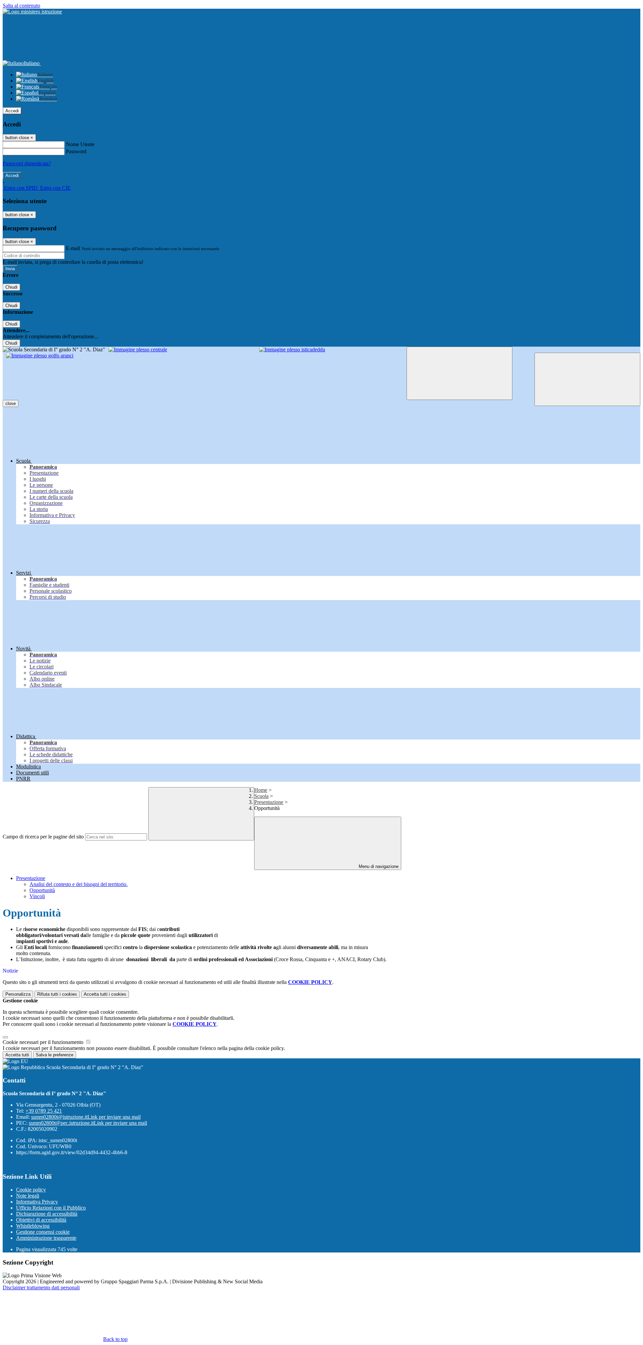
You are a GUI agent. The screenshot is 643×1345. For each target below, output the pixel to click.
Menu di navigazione (378, 866)
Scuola (261, 796)
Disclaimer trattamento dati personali (41, 1287)
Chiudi (11, 287)
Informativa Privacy (37, 1202)
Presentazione (268, 802)
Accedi (12, 110)
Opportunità (42, 890)
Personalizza (17, 994)
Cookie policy (31, 1189)
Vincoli (37, 896)
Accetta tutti (105, 994)
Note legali (27, 1195)
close (10, 403)
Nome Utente (80, 144)
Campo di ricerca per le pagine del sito (43, 836)
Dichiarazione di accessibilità (46, 1214)
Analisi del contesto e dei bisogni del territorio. (78, 884)
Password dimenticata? (27, 163)
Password (76, 151)
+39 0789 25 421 (43, 1111)
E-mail (73, 248)
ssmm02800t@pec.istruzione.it (88, 1123)
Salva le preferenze (54, 1054)
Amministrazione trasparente (46, 1238)
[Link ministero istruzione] (32, 11)
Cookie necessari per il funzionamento (44, 1042)
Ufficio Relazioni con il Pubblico (51, 1208)
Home (260, 790)
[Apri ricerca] (587, 379)
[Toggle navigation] (459, 373)
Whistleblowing (33, 1226)
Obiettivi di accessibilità (41, 1220)
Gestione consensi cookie (43, 1232)
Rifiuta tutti (57, 994)
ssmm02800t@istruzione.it (86, 1117)
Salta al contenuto (21, 5)
